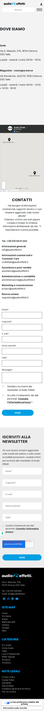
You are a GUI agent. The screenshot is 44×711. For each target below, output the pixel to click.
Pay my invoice (9, 691)
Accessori (6, 662)
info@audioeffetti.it (16, 594)
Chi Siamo (6, 616)
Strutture (6, 660)
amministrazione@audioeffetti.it (18, 280)
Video (4, 651)
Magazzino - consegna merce (16, 70)
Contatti (5, 628)
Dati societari (8, 686)
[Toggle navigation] (39, 9)
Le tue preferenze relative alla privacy (24, 703)
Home (4, 613)
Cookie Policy (8, 680)
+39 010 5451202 (14, 591)
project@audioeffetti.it (13, 288)
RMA (4, 631)
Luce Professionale (11, 654)
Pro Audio (6, 645)
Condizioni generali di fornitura (16, 688)
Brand (4, 619)
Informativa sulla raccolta (15, 708)
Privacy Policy (8, 677)
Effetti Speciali (8, 657)
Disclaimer (6, 683)
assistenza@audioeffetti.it (15, 271)
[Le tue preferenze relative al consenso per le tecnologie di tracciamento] (2, 533)
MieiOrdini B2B (8, 622)
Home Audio (7, 648)
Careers (5, 625)
